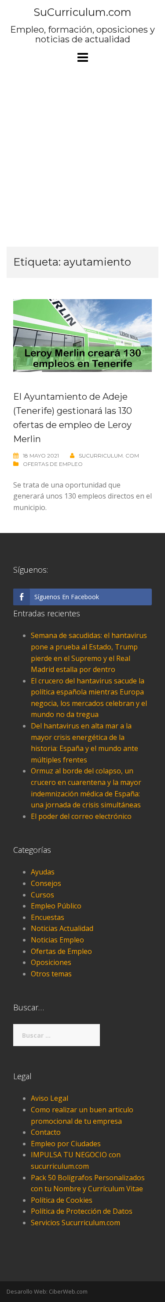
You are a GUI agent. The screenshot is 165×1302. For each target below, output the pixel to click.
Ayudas (43, 872)
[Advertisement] (82, 159)
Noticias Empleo (57, 940)
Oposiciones (51, 962)
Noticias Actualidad (62, 928)
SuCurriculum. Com (109, 455)
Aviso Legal (49, 1098)
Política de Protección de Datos (81, 1211)
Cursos (42, 895)
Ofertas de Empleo (53, 464)
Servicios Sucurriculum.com (75, 1222)
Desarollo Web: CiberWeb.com (47, 1291)
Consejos (46, 883)
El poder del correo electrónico (81, 816)
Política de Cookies (61, 1200)
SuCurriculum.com (82, 12)
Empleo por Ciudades (66, 1143)
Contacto (46, 1132)
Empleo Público (56, 906)
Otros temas (51, 974)
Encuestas (47, 917)
